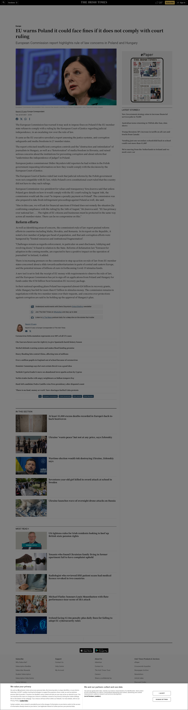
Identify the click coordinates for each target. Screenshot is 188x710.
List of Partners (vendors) (92, 696)
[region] (94, 696)
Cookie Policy (24, 701)
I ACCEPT (162, 693)
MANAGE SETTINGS (162, 699)
